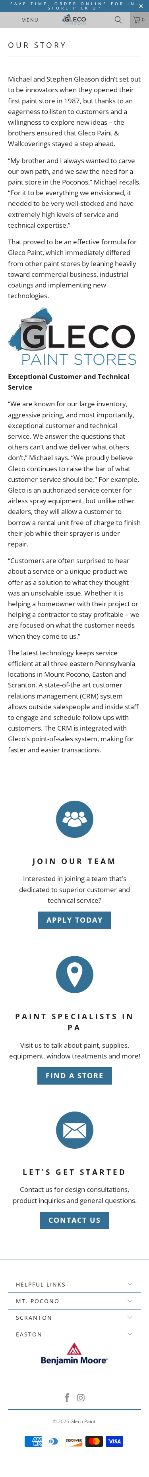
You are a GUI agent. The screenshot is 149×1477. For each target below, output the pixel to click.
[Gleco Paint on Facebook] (67, 1398)
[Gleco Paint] (74, 20)
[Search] (121, 19)
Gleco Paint (82, 1421)
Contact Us (74, 1220)
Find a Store (75, 1075)
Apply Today (74, 920)
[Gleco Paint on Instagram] (81, 1398)
